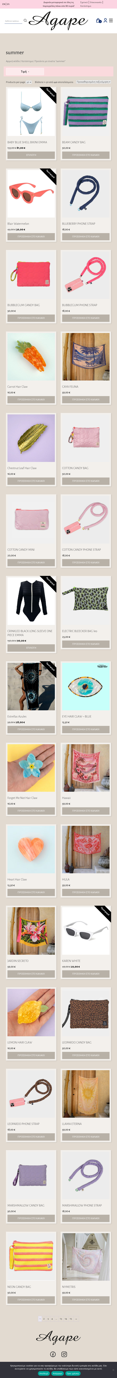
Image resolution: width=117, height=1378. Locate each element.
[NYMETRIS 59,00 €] (86, 1257)
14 (66, 1318)
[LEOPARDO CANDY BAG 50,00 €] (86, 1012)
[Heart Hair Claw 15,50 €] (31, 849)
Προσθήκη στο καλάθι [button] (85, 155)
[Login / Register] (105, 21)
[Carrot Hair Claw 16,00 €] (31, 357)
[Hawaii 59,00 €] (86, 768)
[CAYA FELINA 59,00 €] (86, 357)
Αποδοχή (43, 1373)
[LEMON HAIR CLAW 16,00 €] (31, 1012)
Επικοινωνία (96, 2)
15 (71, 1318)
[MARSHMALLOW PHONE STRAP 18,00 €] (86, 1175)
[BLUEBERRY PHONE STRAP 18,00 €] (86, 194)
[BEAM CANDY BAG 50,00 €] (86, 112)
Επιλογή (31, 155)
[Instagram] (64, 1357)
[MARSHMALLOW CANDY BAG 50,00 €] (31, 1175)
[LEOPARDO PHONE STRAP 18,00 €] (31, 1094)
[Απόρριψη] (113, 1369)
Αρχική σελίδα (13, 61)
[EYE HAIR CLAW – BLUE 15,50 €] (86, 686)
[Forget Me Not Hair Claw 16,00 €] (31, 768)
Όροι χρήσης (73, 1373)
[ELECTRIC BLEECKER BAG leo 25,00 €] (86, 601)
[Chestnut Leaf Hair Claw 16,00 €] (31, 438)
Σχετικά (84, 2)
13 (61, 1318)
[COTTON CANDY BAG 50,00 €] (86, 438)
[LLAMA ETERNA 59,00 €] (86, 1094)
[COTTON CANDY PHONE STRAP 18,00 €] (86, 519)
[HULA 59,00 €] (86, 849)
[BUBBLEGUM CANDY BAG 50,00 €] (31, 275)
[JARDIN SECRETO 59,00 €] (31, 931)
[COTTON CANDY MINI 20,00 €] (31, 519)
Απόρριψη (57, 1373)
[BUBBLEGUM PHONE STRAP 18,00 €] (86, 275)
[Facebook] (53, 1357)
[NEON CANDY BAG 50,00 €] (31, 1257)
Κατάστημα (85, 6)
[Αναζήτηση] (25, 21)
